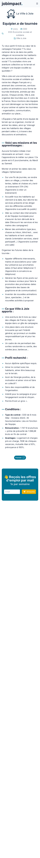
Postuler (18, 458)
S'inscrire (31, 492)
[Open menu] (37, 3)
